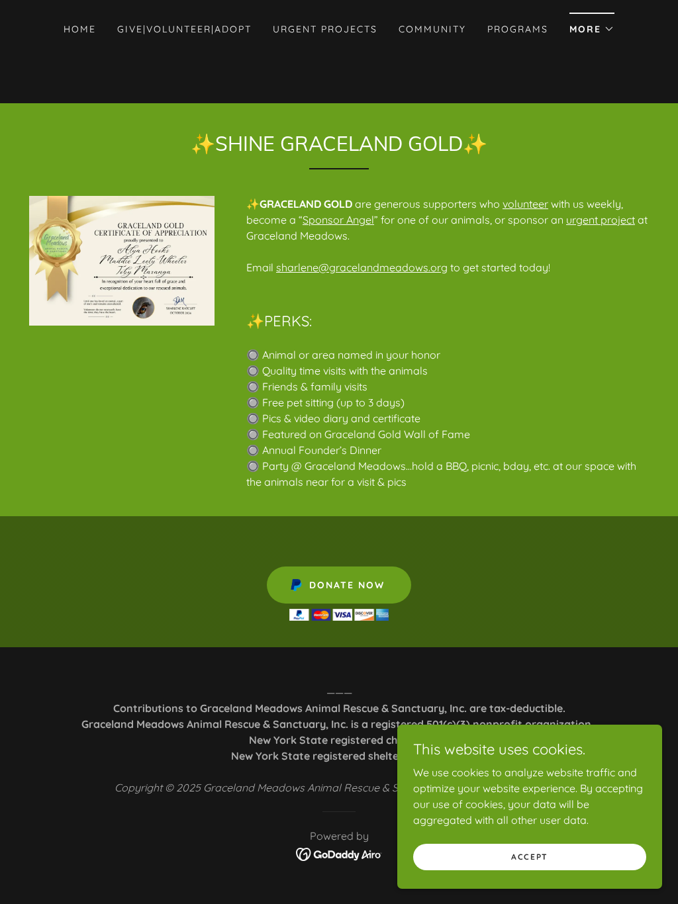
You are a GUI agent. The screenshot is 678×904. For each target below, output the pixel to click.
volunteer (525, 203)
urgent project (600, 219)
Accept (529, 857)
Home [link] (80, 29)
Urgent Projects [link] (325, 29)
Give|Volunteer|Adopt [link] (184, 29)
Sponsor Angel (338, 219)
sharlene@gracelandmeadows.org (362, 267)
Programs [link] (517, 29)
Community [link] (432, 29)
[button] (591, 25)
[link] (339, 853)
